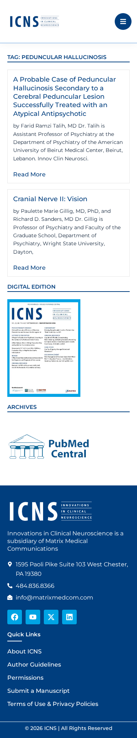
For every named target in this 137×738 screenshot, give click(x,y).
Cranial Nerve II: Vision (50, 199)
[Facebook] (14, 617)
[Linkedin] (69, 617)
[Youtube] (33, 617)
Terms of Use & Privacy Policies (52, 703)
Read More (29, 174)
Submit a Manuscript (38, 690)
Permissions (25, 677)
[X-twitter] (51, 617)
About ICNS (24, 651)
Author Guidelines (34, 664)
